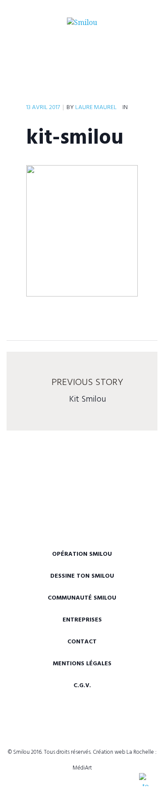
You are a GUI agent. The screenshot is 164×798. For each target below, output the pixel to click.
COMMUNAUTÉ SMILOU (82, 598)
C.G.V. (82, 686)
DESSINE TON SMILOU (82, 576)
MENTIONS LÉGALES (82, 664)
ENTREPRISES (82, 620)
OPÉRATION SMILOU (82, 554)
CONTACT (82, 642)
